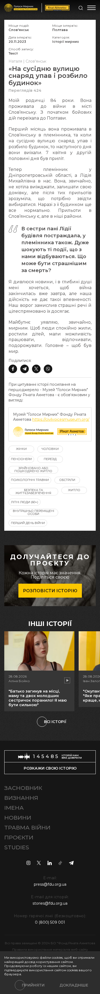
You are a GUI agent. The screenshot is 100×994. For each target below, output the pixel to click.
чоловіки (50, 449)
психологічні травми (30, 480)
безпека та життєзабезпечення (33, 491)
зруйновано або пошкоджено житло (33, 469)
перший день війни (28, 523)
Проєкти (18, 837)
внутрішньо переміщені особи (33, 512)
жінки (21, 449)
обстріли (67, 480)
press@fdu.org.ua (50, 884)
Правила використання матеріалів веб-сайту (50, 949)
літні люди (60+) (24, 502)
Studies (16, 847)
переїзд (50, 459)
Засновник (23, 788)
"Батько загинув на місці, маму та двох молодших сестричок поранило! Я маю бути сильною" (38, 698)
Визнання (21, 797)
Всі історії (55, 721)
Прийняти (33, 985)
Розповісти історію (50, 590)
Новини (17, 817)
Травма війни (27, 827)
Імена (14, 807)
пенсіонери (21, 459)
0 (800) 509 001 (50, 922)
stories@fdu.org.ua (50, 903)
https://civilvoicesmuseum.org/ (60, 419)
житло (74, 490)
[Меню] (91, 8)
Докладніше (73, 985)
